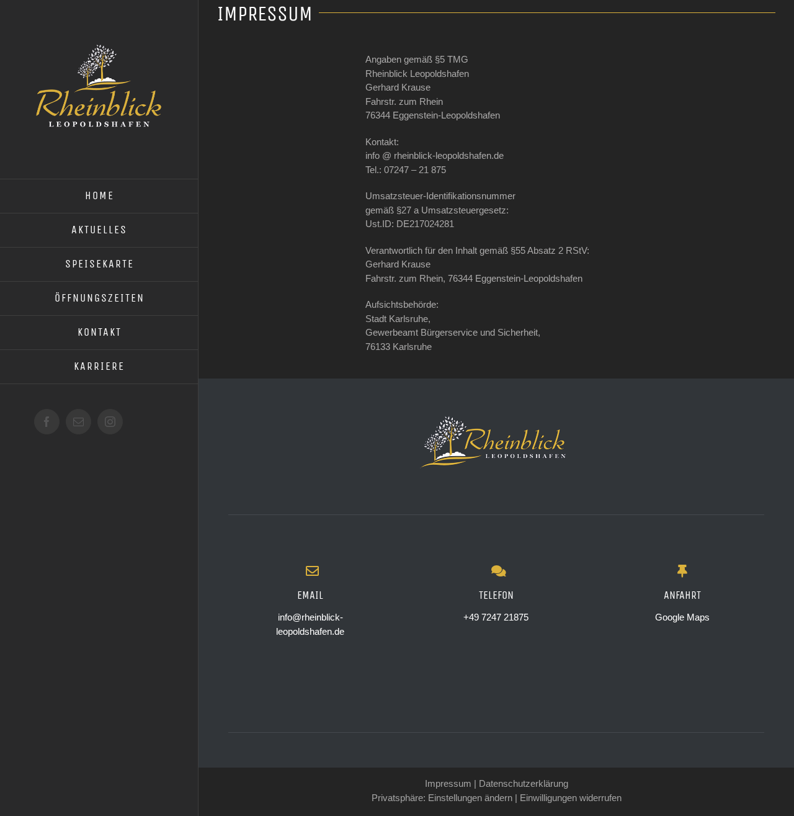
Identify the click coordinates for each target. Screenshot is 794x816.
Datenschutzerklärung (523, 783)
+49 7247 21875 (496, 617)
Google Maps (682, 617)
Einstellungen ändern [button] (470, 797)
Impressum (448, 783)
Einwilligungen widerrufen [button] (571, 797)
